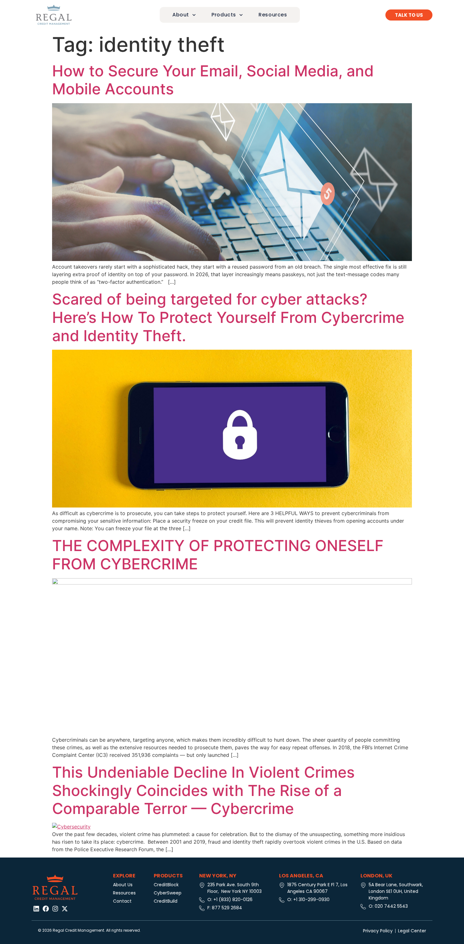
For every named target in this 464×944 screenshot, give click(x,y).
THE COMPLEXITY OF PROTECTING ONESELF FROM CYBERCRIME (218, 554)
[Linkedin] (36, 908)
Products (223, 14)
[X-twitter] (64, 908)
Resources (273, 14)
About (180, 14)
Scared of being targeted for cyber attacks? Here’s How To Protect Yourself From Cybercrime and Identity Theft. (228, 317)
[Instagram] (55, 908)
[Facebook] (46, 908)
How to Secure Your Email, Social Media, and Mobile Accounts (213, 80)
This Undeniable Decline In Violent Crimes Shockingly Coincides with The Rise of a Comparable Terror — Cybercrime (203, 790)
